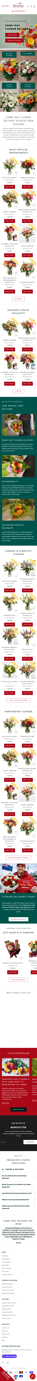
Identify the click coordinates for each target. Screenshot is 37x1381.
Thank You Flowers (8, 1290)
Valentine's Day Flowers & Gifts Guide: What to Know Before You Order (15, 1082)
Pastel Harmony (27, 246)
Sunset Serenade (9, 212)
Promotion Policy (7, 1312)
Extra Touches (6, 1268)
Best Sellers (12, 35)
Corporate (5, 1271)
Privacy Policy (6, 1318)
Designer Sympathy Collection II (9, 648)
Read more (5, 1103)
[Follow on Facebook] (3, 1363)
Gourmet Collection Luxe (13, 963)
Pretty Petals (27, 649)
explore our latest (18, 919)
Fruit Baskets (6, 1262)
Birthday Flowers (14, 41)
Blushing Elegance (27, 282)
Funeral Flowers (9, 86)
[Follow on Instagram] (8, 1363)
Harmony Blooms (27, 178)
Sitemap (4, 1337)
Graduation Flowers (8, 1293)
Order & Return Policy (9, 1303)
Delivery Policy (6, 1309)
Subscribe (30, 1142)
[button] (33, 1376)
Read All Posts (18, 1109)
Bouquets (5, 1256)
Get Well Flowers (28, 86)
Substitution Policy (8, 1306)
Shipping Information (9, 1315)
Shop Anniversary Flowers (19, 858)
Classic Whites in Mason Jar (27, 614)
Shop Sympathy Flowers (18, 700)
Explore (18, 391)
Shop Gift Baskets (18, 980)
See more (18, 299)
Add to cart (10, 187)
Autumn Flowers (7, 1274)
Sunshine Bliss (9, 615)
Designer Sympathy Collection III (27, 683)
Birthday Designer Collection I (27, 373)
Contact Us (5, 1328)
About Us (5, 1331)
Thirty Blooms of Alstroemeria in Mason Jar (9, 280)
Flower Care (6, 1334)
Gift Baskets (6, 1259)
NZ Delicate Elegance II (9, 683)
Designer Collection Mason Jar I (9, 245)
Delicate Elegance (9, 178)
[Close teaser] (16, 1379)
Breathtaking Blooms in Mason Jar (27, 211)
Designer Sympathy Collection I (27, 580)
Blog (3, 1340)
